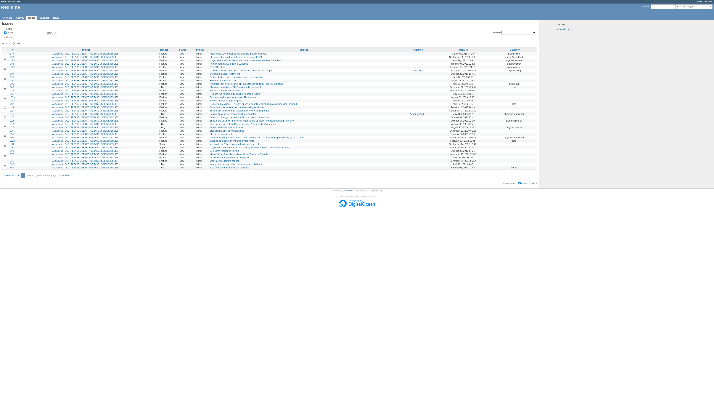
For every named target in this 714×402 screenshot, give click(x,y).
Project (86, 50)
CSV (530, 183)
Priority (200, 50)
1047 (12, 131)
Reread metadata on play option (226, 100)
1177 (12, 80)
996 (12, 77)
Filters (9, 29)
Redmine (348, 190)
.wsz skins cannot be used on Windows (229, 167)
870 (12, 154)
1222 (12, 141)
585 (12, 87)
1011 (12, 157)
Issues (31, 18)
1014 (12, 127)
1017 (12, 70)
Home (3, 1)
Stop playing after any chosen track (227, 131)
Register (708, 1)
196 (12, 164)
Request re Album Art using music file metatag (233, 97)
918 (12, 90)
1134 (12, 161)
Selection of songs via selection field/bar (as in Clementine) (239, 117)
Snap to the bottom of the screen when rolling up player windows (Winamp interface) (252, 120)
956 (12, 134)
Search (645, 6)
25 (58, 175)
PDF (535, 183)
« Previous (9, 175)
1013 (12, 97)
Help (19, 1)
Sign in (700, 1)
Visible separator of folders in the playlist (230, 157)
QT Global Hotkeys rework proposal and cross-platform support (241, 70)
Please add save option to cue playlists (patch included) (238, 53)
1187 (12, 110)
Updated (463, 50)
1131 (12, 117)
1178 (12, 144)
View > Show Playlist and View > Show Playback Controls (239, 154)
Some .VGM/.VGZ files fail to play (226, 127)
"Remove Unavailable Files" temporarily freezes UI (235, 87)
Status (10, 32)
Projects (11, 1)
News (56, 18)
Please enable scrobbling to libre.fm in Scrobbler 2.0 (236, 57)
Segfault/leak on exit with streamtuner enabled (233, 114)
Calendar (44, 18)
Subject (304, 50)
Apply (8, 43)
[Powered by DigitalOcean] (357, 206)
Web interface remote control (224, 161)
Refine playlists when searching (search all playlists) (236, 77)
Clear (18, 43)
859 (12, 167)
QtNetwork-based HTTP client (225, 74)
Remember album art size (223, 80)
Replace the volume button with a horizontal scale (235, 94)
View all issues (564, 29)
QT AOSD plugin (218, 67)
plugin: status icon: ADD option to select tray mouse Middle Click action (245, 60)
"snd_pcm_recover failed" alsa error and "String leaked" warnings (243, 124)
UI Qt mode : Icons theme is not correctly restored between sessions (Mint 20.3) (249, 147)
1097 (12, 94)
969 (12, 137)
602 (12, 104)
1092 (12, 100)
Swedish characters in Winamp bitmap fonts (232, 141)
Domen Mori (417, 70)
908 (12, 151)
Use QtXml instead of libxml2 (224, 151)
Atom (523, 183)
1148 (12, 107)
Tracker (164, 50)
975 (12, 114)
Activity (20, 18)
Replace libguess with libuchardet (227, 90)
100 (67, 175)
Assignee (418, 50)
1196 (12, 120)
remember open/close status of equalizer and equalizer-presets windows (246, 84)
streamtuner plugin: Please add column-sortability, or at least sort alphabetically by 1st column (257, 137)
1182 (12, 147)
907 (12, 74)
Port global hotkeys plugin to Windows (229, 64)
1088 (12, 60)
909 (12, 84)
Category (515, 50)
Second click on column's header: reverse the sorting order (239, 110)
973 (12, 124)
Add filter (497, 32)
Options (9, 37)
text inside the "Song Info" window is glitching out (234, 144)
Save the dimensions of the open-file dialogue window (237, 107)
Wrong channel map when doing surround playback (236, 164)
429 (12, 57)
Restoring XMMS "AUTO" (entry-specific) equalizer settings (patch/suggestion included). (254, 104)
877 (12, 53)
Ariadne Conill (417, 114)
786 (12, 64)
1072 (12, 67)
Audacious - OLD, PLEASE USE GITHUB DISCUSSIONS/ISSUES (85, 53)
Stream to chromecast (221, 134)
